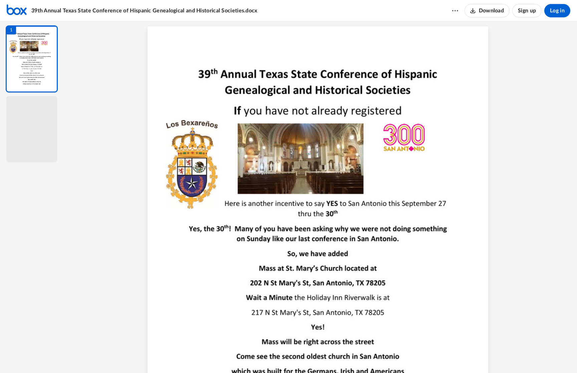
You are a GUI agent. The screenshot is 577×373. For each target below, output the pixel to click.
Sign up (527, 10)
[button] (32, 58)
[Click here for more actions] (455, 10)
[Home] (17, 10)
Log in (557, 10)
